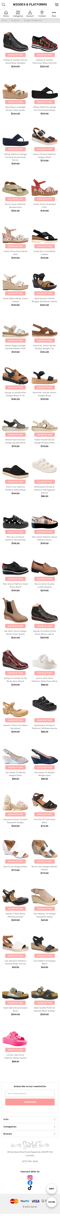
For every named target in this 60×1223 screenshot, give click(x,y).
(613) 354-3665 (30, 1161)
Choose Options (15, 55)
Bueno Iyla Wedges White (15, 867)
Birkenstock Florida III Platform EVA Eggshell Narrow (44, 490)
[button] (30, 1177)
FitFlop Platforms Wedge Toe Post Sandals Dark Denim (15, 157)
